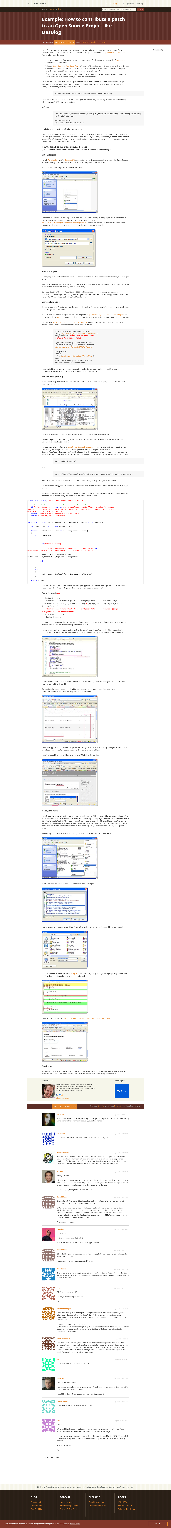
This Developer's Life (69, 1505)
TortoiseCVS (70, 160)
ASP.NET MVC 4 (125, 1505)
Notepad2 (74, 973)
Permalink (118, 1106)
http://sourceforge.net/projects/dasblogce (105, 314)
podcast (122, 3)
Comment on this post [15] (64, 42)
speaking (139, 3)
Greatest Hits (36, 1505)
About (58, 1098)
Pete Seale (120, 60)
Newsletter (65, 1098)
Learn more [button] (75, 1524)
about (108, 3)
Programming (102, 42)
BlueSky (101, 1106)
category (52, 9)
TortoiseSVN (53, 160)
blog (115, 3)
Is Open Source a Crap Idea (113, 52)
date (59, 9)
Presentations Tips (97, 1505)
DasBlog (93, 42)
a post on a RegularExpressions (81, 447)
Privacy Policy (36, 1502)
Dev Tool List (36, 1509)
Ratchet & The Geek (68, 1509)
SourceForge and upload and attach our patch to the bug (86, 1018)
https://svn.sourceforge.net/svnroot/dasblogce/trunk (64, 222)
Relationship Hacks (126, 1509)
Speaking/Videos (96, 1502)
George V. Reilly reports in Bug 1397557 (70, 322)
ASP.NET (86, 42)
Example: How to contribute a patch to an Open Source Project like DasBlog (83, 25)
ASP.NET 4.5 (123, 1502)
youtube (130, 3)
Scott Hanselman (36, 3)
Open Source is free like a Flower (66, 66)
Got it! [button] (157, 1524)
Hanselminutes (66, 1502)
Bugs (59, 317)
